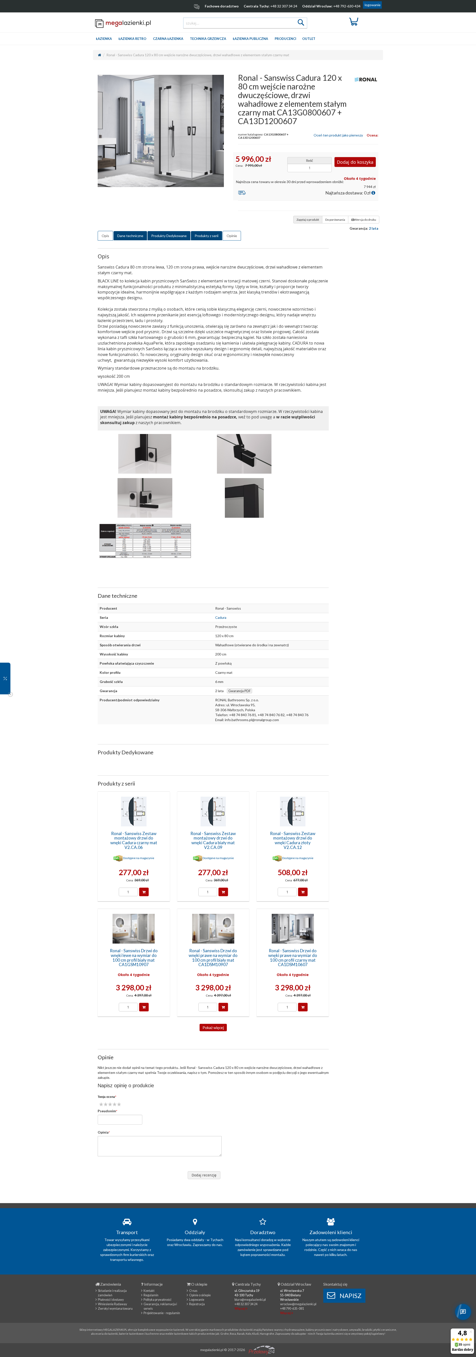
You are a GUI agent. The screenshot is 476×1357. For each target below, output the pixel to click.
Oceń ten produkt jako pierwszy (338, 135)
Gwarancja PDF (239, 691)
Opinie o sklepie (200, 1295)
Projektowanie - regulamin (162, 1313)
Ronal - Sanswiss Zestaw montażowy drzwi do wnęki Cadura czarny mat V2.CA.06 (133, 840)
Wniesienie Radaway (112, 1304)
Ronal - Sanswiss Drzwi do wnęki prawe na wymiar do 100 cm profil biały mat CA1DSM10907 (213, 957)
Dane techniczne (130, 236)
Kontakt (149, 1291)
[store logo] (123, 23)
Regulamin (151, 1295)
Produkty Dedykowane (169, 236)
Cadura (220, 617)
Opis (105, 236)
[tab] (105, 235)
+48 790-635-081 (292, 1308)
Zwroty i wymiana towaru (115, 1308)
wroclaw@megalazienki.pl (298, 1304)
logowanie (373, 5)
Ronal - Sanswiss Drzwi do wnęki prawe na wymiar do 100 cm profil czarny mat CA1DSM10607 (292, 957)
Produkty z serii (206, 236)
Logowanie (196, 1300)
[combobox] (245, 23)
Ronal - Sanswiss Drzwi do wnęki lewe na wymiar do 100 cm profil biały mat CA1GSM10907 (134, 957)
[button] (5, 678)
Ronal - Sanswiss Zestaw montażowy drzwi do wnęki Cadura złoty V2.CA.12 (292, 840)
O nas (193, 1291)
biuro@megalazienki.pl (250, 1300)
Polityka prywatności (157, 1300)
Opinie (232, 236)
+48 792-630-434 (346, 6)
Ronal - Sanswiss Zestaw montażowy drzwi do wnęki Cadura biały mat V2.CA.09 (213, 840)
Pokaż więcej (213, 1027)
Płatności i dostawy (111, 1300)
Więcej (240, 1308)
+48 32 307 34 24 (283, 6)
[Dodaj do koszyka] (144, 892)
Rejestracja (197, 1304)
